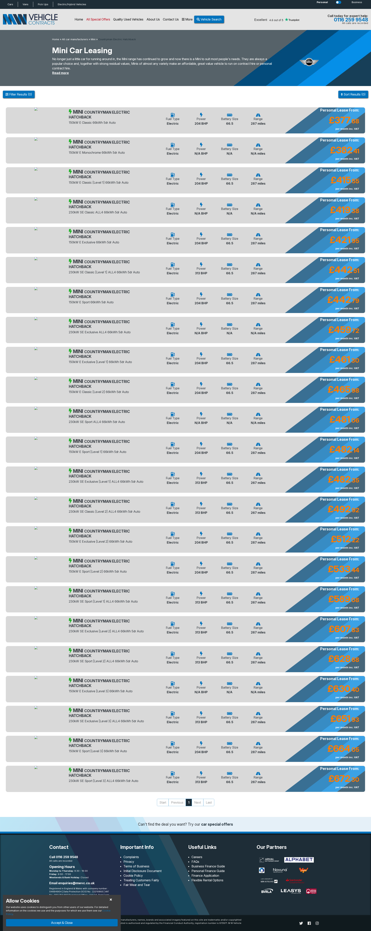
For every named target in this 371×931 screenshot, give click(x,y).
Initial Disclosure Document (142, 871)
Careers (196, 857)
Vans (25, 4)
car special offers (217, 824)
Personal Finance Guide (208, 871)
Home (79, 19)
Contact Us (171, 19)
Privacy (128, 862)
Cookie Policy (133, 875)
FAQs (195, 862)
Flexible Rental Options (207, 880)
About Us (153, 19)
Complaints (131, 857)
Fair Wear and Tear (136, 885)
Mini (93, 39)
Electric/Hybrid (72, 4)
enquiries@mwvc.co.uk (76, 883)
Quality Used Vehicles (128, 19)
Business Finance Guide (208, 866)
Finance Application (205, 875)
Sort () (354, 94)
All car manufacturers (75, 39)
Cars (10, 4)
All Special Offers (98, 19)
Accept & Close (62, 923)
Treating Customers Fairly (141, 880)
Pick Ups (43, 4)
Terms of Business (136, 866)
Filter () (20, 94)
